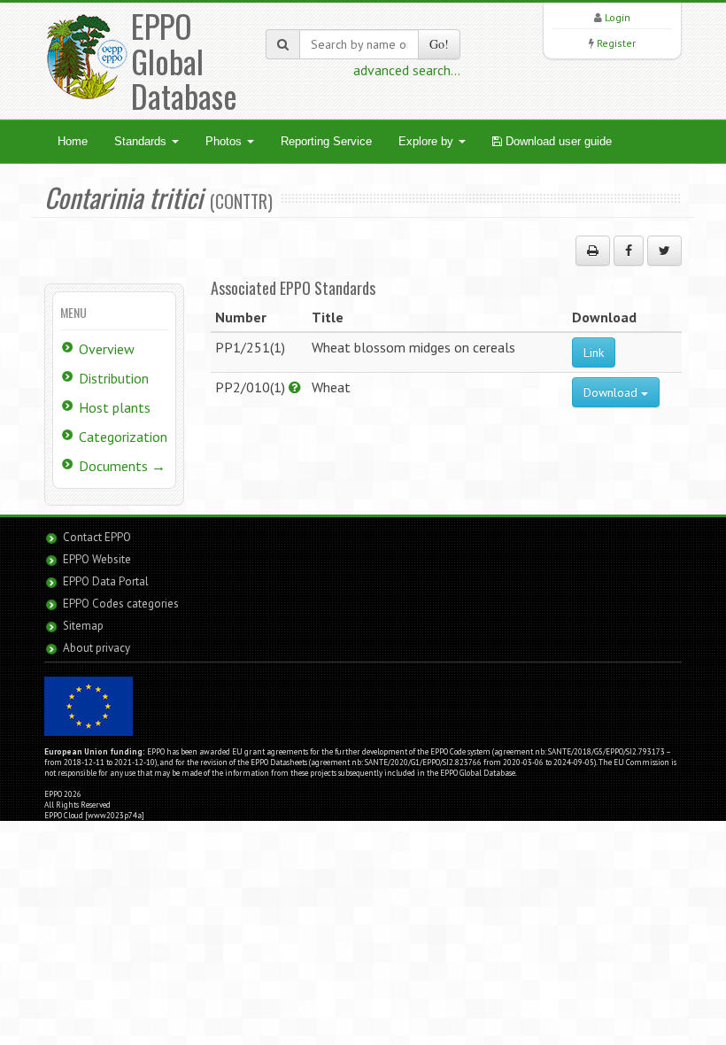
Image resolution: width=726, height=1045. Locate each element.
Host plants (115, 407)
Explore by (427, 141)
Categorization (123, 436)
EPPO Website (97, 559)
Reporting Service (326, 141)
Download (612, 392)
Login (617, 17)
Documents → (122, 466)
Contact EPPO (97, 537)
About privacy (96, 647)
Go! (439, 43)
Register (616, 43)
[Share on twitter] (664, 251)
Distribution (114, 378)
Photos (225, 141)
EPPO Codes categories (121, 603)
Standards (142, 141)
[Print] (592, 251)
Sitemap (83, 625)
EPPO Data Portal (106, 581)
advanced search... (406, 70)
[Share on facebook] (629, 251)
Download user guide (557, 141)
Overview (107, 349)
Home (73, 141)
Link (593, 352)
